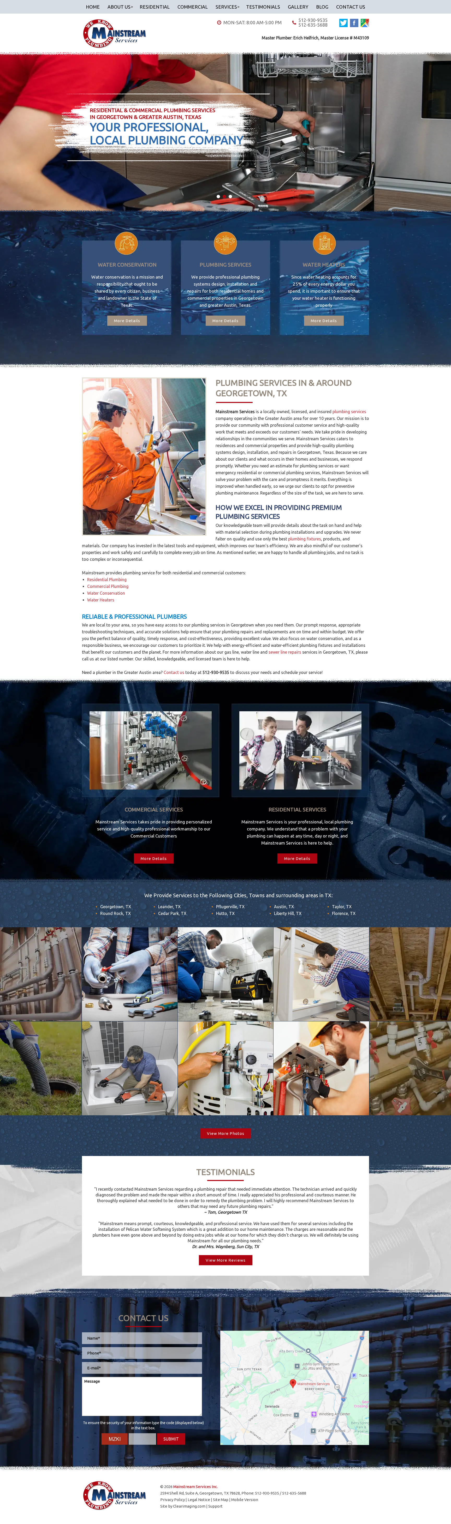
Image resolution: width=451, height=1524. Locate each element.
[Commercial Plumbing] (321, 1068)
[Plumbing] (129, 974)
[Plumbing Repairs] (225, 974)
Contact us (174, 672)
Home (93, 6)
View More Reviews (226, 1260)
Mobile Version (244, 1499)
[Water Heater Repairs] (225, 1068)
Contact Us (350, 6)
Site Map (220, 1499)
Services (226, 6)
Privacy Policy (172, 1499)
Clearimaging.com (189, 1506)
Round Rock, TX (115, 913)
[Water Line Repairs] (321, 974)
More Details (127, 320)
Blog (322, 6)
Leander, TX (169, 906)
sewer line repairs (285, 652)
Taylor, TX (342, 906)
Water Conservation (106, 593)
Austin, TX (284, 906)
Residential (155, 6)
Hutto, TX (225, 913)
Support (215, 1506)
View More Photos (225, 1133)
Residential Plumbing (107, 579)
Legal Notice (199, 1499)
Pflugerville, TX (230, 906)
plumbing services (349, 411)
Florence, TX (343, 913)
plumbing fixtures (304, 539)
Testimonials (263, 6)
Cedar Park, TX (172, 913)
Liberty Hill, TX (287, 913)
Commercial (192, 6)
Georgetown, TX (115, 906)
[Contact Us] (294, 1388)
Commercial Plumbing (107, 586)
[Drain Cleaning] (129, 1068)
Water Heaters (100, 600)
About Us (119, 6)
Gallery (298, 6)
